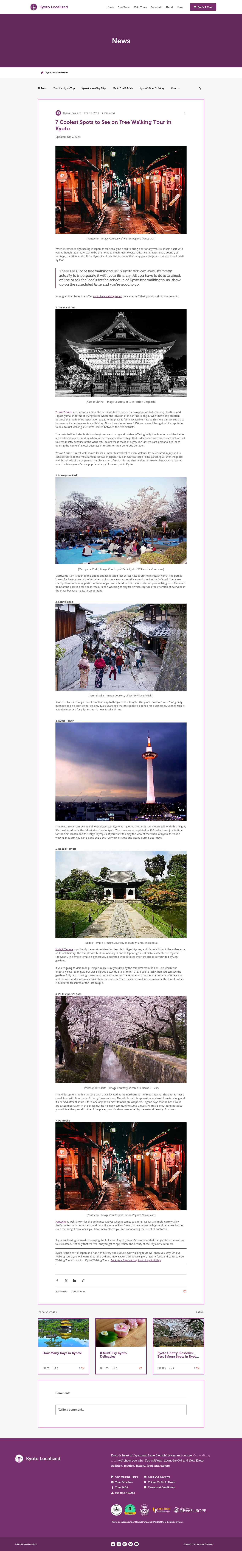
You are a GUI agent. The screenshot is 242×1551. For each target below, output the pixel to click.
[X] (119, 1544)
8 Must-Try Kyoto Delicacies (113, 1354)
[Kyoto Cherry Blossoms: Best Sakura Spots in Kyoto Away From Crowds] (178, 1333)
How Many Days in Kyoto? (62, 1353)
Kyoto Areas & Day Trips (94, 88)
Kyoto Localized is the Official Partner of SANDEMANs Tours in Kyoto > (148, 1522)
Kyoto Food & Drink (123, 88)
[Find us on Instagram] (124, 1544)
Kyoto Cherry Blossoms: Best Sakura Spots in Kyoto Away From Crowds (177, 1354)
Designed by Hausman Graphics (198, 1544)
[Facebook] (113, 1544)
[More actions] (184, 113)
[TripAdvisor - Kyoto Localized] (130, 1544)
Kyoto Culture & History (152, 88)
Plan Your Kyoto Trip (64, 88)
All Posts (42, 88)
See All (200, 1311)
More (173, 88)
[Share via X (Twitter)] (65, 1280)
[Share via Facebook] (57, 1280)
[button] (199, 88)
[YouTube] (136, 1544)
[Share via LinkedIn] (74, 1280)
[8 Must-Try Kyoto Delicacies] (121, 1333)
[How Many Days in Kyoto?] (63, 1333)
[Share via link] (83, 1280)
